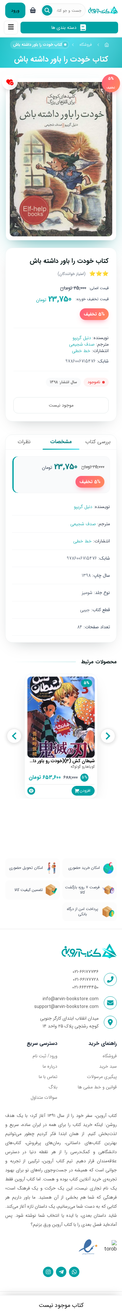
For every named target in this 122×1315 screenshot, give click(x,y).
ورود (15, 10)
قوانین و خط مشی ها (97, 1087)
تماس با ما (48, 1076)
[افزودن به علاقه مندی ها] (10, 82)
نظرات (24, 442)
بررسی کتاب (98, 442)
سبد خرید (108, 1066)
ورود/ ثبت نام (45, 1056)
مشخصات (61, 442)
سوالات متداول (44, 1097)
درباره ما (50, 1066)
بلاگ (52, 1087)
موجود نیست (61, 405)
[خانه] (107, 45)
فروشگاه (85, 44)
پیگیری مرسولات (102, 1076)
